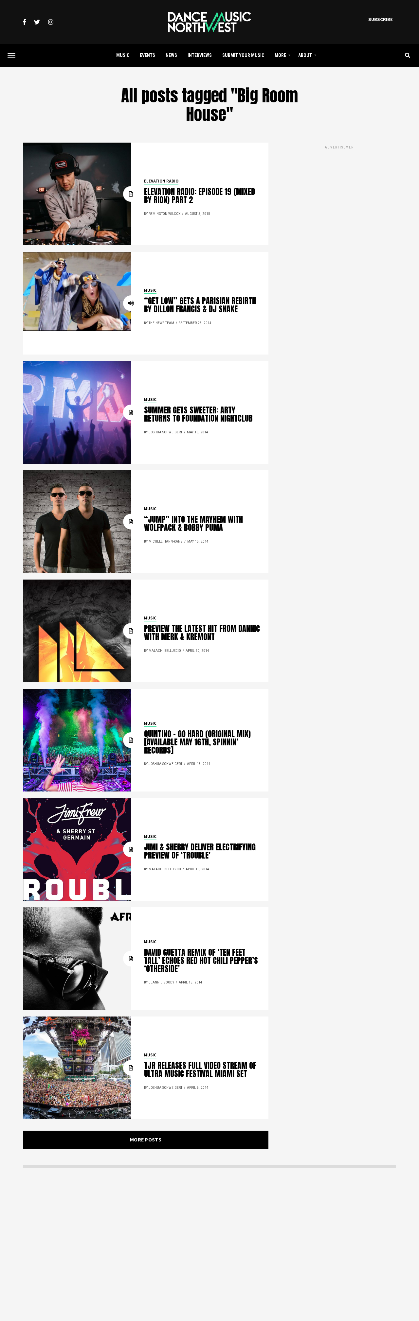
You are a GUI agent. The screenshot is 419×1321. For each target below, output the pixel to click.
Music (122, 55)
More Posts (145, 1139)
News (171, 55)
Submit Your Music (243, 55)
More (280, 55)
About (305, 55)
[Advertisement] (340, 196)
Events (147, 55)
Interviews (200, 55)
